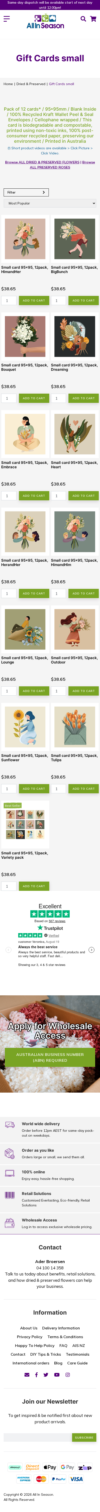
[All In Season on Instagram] (68, 1375)
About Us (28, 1328)
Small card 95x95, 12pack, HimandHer (24, 269)
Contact (18, 1354)
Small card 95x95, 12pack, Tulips (74, 757)
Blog (58, 1363)
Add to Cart (34, 300)
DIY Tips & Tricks (45, 1354)
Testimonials (77, 1354)
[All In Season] (45, 23)
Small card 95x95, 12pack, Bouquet (24, 367)
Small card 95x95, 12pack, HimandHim (74, 562)
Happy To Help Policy (35, 1345)
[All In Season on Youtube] (57, 1375)
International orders (31, 1363)
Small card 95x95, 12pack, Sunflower (24, 757)
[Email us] (27, 1375)
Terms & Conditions (65, 1336)
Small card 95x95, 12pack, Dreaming (74, 367)
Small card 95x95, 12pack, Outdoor (74, 659)
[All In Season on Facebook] (36, 1375)
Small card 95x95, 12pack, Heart (74, 464)
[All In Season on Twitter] (45, 1375)
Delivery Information (61, 1328)
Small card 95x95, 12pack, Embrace (24, 464)
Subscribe (84, 1437)
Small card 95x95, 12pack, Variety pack (24, 855)
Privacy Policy (29, 1336)
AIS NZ (78, 1345)
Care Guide (77, 1363)
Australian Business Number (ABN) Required (50, 1057)
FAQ (63, 1345)
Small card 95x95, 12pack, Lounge (24, 659)
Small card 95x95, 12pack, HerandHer (24, 562)
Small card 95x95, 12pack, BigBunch (74, 269)
